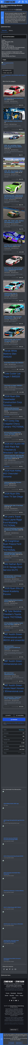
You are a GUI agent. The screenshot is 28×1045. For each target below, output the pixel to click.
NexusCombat (7, 149)
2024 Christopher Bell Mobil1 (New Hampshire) (12, 873)
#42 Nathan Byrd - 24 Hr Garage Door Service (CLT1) (12, 576)
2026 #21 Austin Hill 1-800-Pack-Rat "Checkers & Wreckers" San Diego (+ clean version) (14, 457)
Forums (7, 993)
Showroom (19, 993)
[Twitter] (11, 1000)
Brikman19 (6, 124)
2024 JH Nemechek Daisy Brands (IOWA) (13, 856)
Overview (4, 30)
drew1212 (6, 485)
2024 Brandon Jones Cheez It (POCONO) (13, 924)
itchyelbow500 (7, 248)
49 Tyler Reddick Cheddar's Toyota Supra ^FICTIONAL (13, 623)
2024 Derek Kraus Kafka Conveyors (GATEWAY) (12, 959)
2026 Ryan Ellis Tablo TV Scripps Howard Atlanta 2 (13, 317)
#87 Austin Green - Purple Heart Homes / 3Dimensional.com (12, 697)
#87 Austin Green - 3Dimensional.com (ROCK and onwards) (12, 647)
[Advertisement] (14, 771)
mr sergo (6, 199)
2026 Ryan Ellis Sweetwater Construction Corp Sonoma (11, 409)
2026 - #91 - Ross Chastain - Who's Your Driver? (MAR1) (13, 171)
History (11, 30)
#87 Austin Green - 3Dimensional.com (9, 673)
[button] (2, 2)
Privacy (21, 995)
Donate (6, 995)
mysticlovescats (7, 579)
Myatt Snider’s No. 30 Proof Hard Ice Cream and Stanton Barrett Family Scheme (13, 269)
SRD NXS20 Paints (14, 101)
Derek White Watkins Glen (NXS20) (13, 362)
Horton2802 (6, 101)
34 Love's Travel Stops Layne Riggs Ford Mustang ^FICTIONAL (13, 529)
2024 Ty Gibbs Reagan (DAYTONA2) (12, 907)
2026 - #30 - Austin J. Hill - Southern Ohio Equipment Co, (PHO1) (14, 221)
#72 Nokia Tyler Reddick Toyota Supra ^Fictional (12, 245)
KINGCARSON (7, 272)
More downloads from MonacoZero (12, 789)
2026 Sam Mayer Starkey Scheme (13, 121)
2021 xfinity (19, 9)
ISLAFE (5, 460)
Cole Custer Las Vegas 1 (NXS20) (13, 385)
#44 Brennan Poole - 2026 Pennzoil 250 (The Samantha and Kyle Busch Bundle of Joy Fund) (13, 197)
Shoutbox (12, 995)
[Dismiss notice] (25, 13)
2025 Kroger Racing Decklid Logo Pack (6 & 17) (14, 821)
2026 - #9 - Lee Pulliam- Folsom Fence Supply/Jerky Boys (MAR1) (13, 146)
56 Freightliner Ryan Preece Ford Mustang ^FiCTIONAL (13, 553)
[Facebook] (9, 1000)
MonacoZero (4, 9)
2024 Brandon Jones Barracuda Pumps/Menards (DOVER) (11, 941)
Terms (16, 995)
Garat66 (5, 364)
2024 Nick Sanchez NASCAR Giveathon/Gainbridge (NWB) (11, 839)
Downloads (13, 993)
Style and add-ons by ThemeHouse (17, 1023)
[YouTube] (16, 1000)
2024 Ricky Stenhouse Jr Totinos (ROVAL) (14, 890)
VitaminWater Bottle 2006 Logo (11, 803)
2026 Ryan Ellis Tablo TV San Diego (13, 505)
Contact (14, 997)
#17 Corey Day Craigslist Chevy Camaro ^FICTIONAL (12, 433)
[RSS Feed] (18, 1000)
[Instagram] (13, 1000)
